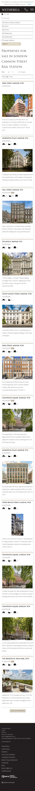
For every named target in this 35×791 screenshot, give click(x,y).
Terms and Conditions (8, 754)
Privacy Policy (5, 746)
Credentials (4, 763)
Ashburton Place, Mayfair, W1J (15, 138)
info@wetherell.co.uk (10, 736)
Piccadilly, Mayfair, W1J (12, 241)
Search (5, 44)
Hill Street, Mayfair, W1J (12, 190)
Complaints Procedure (8, 757)
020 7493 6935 (9, 734)
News (3, 765)
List (9, 72)
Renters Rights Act (6, 768)
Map (13, 72)
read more (23, 4)
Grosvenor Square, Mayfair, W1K (16, 398)
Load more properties (17, 711)
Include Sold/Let (8, 40)
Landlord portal (6, 771)
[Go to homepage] (12, 10)
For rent (6, 18)
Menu (32, 9)
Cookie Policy (5, 749)
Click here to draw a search (11, 23)
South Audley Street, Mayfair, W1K (17, 294)
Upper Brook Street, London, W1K (16, 502)
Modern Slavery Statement (9, 760)
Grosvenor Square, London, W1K (16, 555)
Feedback (4, 752)
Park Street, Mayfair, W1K (13, 83)
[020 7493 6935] (26, 9)
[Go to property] (17, 106)
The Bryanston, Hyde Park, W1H (15, 659)
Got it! (29, 4)
